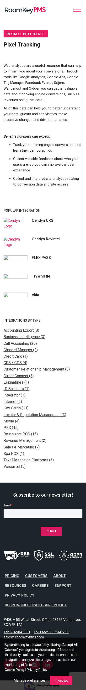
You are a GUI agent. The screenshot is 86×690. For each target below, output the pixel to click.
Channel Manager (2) (21, 350)
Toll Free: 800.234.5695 (51, 632)
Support (62, 585)
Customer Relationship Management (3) (37, 369)
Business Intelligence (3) (24, 337)
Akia (35, 295)
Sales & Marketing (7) (22, 447)
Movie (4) (12, 421)
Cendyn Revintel (46, 239)
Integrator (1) (14, 395)
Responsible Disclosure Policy (36, 605)
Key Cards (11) (16, 408)
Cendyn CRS (42, 220)
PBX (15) (11, 427)
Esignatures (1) (16, 382)
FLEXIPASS (41, 257)
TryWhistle (41, 276)
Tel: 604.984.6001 (17, 632)
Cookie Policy (15, 670)
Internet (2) (13, 401)
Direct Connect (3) (19, 376)
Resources (15, 585)
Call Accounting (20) (20, 343)
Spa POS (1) (14, 453)
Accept (63, 680)
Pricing (12, 576)
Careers (40, 585)
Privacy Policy (19, 595)
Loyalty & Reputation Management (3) (35, 414)
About (59, 576)
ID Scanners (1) (16, 388)
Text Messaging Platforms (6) (29, 460)
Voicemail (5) (15, 466)
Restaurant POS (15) (21, 434)
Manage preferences (30, 680)
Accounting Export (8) (21, 330)
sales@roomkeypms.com (24, 637)
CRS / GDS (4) (15, 362)
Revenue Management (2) (25, 440)
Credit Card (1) (16, 356)
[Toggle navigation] (77, 10)
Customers (36, 576)
